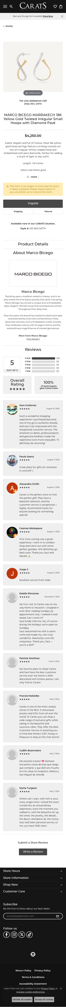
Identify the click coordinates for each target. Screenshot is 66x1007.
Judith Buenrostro (30, 751)
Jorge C (23, 569)
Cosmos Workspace (30, 528)
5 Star (28, 358)
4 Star (28, 362)
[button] (11, 6)
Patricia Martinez (29, 658)
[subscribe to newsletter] (57, 916)
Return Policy (23, 971)
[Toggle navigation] (5, 6)
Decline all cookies (22, 999)
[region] (33, 67)
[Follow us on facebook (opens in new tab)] (6, 934)
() (58, 358)
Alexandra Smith (29, 484)
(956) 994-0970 (33, 104)
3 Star (28, 365)
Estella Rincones (29, 593)
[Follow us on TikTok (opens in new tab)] (29, 934)
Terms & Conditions (33, 977)
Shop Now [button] (48, 16)
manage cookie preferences (30, 992)
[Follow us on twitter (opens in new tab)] (22, 934)
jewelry (9, 26)
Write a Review (33, 852)
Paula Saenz (26, 457)
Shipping (18, 212)
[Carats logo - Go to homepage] (33, 6)
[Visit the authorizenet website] (33, 954)
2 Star (28, 368)
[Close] (62, 16)
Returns (48, 212)
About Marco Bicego (33, 253)
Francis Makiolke (29, 696)
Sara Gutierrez (27, 405)
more (34, 177)
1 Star (28, 371)
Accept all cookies (44, 999)
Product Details (33, 244)
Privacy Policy (42, 971)
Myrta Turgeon (28, 788)
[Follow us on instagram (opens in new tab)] (14, 934)
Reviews (33, 350)
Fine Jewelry (33, 339)
